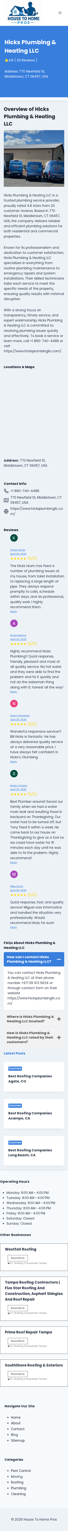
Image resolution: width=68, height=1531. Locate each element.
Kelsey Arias (17, 550)
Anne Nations (18, 635)
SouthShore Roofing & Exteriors (34, 1365)
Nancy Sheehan (20, 715)
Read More (19, 1258)
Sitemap (18, 1440)
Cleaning (18, 1494)
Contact (18, 1429)
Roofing (15, 1068)
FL (12, 1263)
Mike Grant (16, 886)
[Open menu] (59, 13)
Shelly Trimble (18, 785)
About (16, 1423)
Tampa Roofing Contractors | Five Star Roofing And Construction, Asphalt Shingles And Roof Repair (34, 1291)
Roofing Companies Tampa (30, 1263)
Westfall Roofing (20, 1249)
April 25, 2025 (18, 553)
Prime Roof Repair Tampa (28, 1332)
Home (16, 1417)
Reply (13, 611)
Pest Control (21, 1470)
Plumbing (18, 1488)
